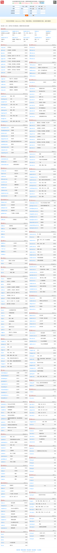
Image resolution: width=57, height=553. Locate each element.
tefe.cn (2, 324)
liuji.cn (2, 352)
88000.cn (3, 243)
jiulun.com (3, 107)
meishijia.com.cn (33, 216)
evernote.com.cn (33, 272)
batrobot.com (4, 184)
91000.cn (3, 254)
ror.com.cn (32, 113)
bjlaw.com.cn (32, 315)
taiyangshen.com (5, 127)
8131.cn (3, 231)
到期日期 (12, 13)
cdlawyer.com (4, 210)
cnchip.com (3, 170)
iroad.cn (3, 479)
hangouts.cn (4, 505)
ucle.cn (2, 327)
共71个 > (25, 168)
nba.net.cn (32, 436)
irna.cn (2, 321)
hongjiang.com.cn (34, 177)
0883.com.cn (32, 73)
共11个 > (25, 199)
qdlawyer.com (4, 207)
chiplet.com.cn (33, 255)
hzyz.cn (3, 301)
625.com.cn (32, 55)
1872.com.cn (32, 65)
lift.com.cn (32, 237)
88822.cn (3, 246)
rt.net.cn (31, 391)
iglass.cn (3, 476)
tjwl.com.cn (32, 147)
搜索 (26, 15)
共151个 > (54, 295)
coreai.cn (3, 453)
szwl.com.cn (32, 142)
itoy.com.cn (32, 306)
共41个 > (25, 44)
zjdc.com (3, 72)
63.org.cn (32, 460)
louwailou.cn (4, 392)
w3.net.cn (32, 451)
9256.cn (3, 225)
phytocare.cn (4, 528)
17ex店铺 (38, 550)
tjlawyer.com (4, 202)
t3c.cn (2, 545)
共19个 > (25, 223)
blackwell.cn (4, 404)
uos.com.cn (32, 88)
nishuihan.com (4, 136)
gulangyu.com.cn (33, 205)
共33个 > (54, 401)
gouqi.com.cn (33, 174)
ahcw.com (3, 87)
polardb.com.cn (33, 341)
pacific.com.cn (33, 246)
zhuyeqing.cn (4, 386)
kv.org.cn (32, 485)
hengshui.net (32, 362)
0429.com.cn (32, 70)
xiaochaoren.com (5, 147)
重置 (33, 15)
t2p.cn (2, 534)
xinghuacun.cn (4, 384)
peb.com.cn (32, 111)
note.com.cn (32, 243)
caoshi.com (3, 96)
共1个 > (25, 217)
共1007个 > (25, 276)
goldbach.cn (4, 418)
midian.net (32, 376)
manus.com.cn (33, 234)
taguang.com (4, 113)
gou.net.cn (32, 404)
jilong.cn (3, 361)
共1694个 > (53, 231)
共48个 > (54, 498)
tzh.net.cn (32, 398)
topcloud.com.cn (33, 291)
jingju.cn (3, 350)
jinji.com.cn (32, 191)
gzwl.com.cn (32, 131)
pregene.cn (3, 519)
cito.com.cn (32, 165)
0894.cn (3, 228)
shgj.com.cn (32, 134)
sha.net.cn (32, 415)
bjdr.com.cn (32, 125)
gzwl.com (3, 64)
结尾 (26, 6)
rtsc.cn (2, 278)
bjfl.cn (2, 284)
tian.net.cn (32, 407)
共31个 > (54, 312)
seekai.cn (3, 461)
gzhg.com (3, 61)
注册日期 (12, 10)
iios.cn (2, 310)
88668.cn (3, 251)
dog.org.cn (32, 521)
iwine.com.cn (32, 309)
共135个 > (54, 330)
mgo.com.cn (32, 91)
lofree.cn (3, 514)
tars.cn (2, 412)
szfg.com (3, 67)
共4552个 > (53, 168)
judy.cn (2, 430)
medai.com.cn (33, 283)
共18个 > (54, 86)
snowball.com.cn (33, 289)
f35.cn (2, 537)
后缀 (31, 6)
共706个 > (54, 120)
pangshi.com (4, 101)
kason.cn (3, 511)
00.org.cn (32, 465)
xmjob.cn (3, 496)
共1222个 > (53, 264)
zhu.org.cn (32, 512)
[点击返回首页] (2, 2)
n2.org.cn (32, 538)
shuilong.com (4, 99)
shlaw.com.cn (33, 323)
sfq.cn (2, 263)
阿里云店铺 (23, 550)
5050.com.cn (32, 76)
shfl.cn (2, 287)
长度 (31, 13)
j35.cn (2, 539)
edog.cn (3, 471)
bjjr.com (3, 53)
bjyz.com (3, 55)
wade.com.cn (33, 252)
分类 (39, 6)
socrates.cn (3, 425)
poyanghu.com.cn (34, 219)
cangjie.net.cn (33, 421)
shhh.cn (3, 290)
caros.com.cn (33, 269)
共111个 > (25, 93)
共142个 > (25, 465)
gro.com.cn (32, 99)
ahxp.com (3, 90)
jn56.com (3, 219)
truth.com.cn (32, 249)
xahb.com (3, 84)
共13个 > (54, 44)
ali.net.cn (32, 424)
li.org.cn (31, 501)
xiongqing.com (4, 121)
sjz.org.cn (32, 495)
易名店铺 (33, 550)
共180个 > (54, 200)
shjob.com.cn (33, 321)
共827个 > (25, 370)
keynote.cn (3, 436)
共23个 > (54, 62)
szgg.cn (3, 292)
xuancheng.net (33, 371)
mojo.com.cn (32, 240)
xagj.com (3, 81)
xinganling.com (4, 152)
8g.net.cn (32, 448)
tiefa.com (3, 115)
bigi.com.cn (32, 157)
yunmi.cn (3, 347)
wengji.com (3, 118)
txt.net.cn (32, 430)
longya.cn (3, 363)
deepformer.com (4, 193)
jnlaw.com (3, 205)
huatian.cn (3, 341)
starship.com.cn (33, 278)
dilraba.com (3, 161)
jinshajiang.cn (4, 378)
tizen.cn (3, 503)
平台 (31, 8)
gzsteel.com (4, 213)
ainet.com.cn (32, 280)
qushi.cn (3, 355)
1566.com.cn (32, 67)
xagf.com (3, 78)
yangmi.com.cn (33, 196)
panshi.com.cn (33, 180)
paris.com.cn (32, 260)
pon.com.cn (32, 105)
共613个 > (25, 125)
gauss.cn (3, 407)
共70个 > (25, 482)
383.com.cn (32, 53)
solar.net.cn (32, 442)
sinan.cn (3, 358)
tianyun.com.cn (33, 182)
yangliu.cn (3, 366)
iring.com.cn (32, 298)
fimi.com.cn (32, 162)
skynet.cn (3, 445)
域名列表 (18, 550)
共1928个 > (25, 338)
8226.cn (3, 234)
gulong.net (32, 373)
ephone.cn (3, 468)
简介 (22, 8)
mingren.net (32, 350)
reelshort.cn (3, 508)
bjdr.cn (2, 281)
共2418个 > (25, 401)
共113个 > (54, 347)
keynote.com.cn (33, 266)
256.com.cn (32, 50)
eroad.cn (3, 473)
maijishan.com (4, 141)
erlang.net (32, 382)
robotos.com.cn (33, 286)
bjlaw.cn (3, 488)
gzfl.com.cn (32, 145)
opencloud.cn (4, 456)
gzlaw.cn (3, 494)
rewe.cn (3, 315)
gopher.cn (3, 427)
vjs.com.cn (32, 94)
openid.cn (3, 439)
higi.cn (2, 318)
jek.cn (2, 272)
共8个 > (25, 240)
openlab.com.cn (33, 275)
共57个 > (54, 515)
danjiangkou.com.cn (34, 202)
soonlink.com (4, 182)
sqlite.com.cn (33, 344)
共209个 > (25, 531)
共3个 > (54, 445)
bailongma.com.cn (34, 228)
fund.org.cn (32, 524)
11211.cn (3, 248)
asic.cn (2, 313)
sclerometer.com (5, 164)
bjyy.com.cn (32, 128)
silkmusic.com (4, 179)
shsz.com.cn (32, 136)
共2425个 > (25, 434)
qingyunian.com (4, 138)
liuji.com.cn (32, 193)
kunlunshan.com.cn (34, 211)
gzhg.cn (3, 298)
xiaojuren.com (4, 150)
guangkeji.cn (4, 381)
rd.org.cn (32, 477)
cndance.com (4, 190)
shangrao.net (33, 368)
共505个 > (25, 307)
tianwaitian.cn (4, 398)
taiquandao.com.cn (34, 222)
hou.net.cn (32, 412)
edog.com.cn (32, 303)
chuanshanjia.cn (4, 389)
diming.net (32, 356)
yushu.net (32, 359)
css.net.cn (32, 433)
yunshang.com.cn (34, 188)
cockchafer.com (4, 159)
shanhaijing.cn (4, 373)
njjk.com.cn (32, 122)
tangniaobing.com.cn (34, 225)
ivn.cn (2, 269)
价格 (31, 10)
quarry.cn (3, 422)
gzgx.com (3, 58)
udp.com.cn (32, 108)
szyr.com (3, 69)
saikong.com (4, 110)
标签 (39, 8)
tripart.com (3, 173)
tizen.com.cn (32, 333)
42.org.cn (32, 468)
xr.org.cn (32, 480)
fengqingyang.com (5, 130)
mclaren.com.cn (33, 335)
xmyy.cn (3, 304)
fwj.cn (2, 260)
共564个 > (54, 151)
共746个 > (25, 500)
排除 (13, 8)
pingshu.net (32, 365)
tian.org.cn (32, 509)
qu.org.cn (32, 506)
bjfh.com (3, 50)
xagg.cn (3, 332)
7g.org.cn (32, 536)
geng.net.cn (32, 410)
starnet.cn (3, 448)
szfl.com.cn (32, 139)
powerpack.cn (4, 442)
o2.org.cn (32, 533)
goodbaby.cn (4, 459)
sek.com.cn (32, 116)
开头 (23, 6)
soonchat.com (4, 196)
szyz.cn (3, 295)
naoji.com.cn (32, 171)
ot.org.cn (32, 488)
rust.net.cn (32, 439)
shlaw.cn (3, 491)
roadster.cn (3, 409)
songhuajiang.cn (4, 375)
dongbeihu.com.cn (34, 214)
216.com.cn (32, 47)
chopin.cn (3, 415)
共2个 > (25, 258)
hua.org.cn (32, 504)
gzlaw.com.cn (33, 318)
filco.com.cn (32, 338)
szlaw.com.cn (33, 326)
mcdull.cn (3, 517)
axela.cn (3, 525)
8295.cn (3, 237)
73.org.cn (32, 462)
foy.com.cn (32, 97)
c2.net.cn (32, 453)
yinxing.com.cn (33, 185)
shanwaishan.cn (4, 395)
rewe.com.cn (32, 154)
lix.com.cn (32, 102)
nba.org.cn (32, 527)
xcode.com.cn (33, 301)
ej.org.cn (32, 483)
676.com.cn (32, 58)
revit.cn (2, 522)
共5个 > (25, 76)
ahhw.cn (3, 335)
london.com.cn (33, 257)
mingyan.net (32, 353)
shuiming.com (4, 104)
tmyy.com (3, 47)
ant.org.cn (32, 518)
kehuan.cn (3, 344)
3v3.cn (2, 542)
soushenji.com (4, 144)
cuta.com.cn (32, 159)
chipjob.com (4, 187)
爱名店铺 (28, 550)
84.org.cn (32, 471)
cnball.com (3, 176)
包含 (13, 6)
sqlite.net (32, 385)
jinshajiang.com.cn (34, 208)
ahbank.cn (3, 485)
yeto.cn (2, 329)
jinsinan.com (4, 133)
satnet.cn (3, 450)
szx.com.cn (32, 82)
